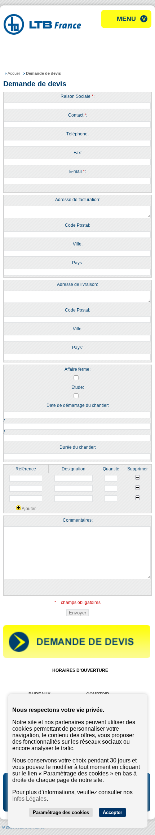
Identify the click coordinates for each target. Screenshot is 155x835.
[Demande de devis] (77, 656)
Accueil (14, 73)
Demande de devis (43, 73)
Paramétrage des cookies (61, 812)
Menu (126, 18)
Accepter (112, 812)
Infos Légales (29, 799)
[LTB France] (42, 33)
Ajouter (28, 508)
